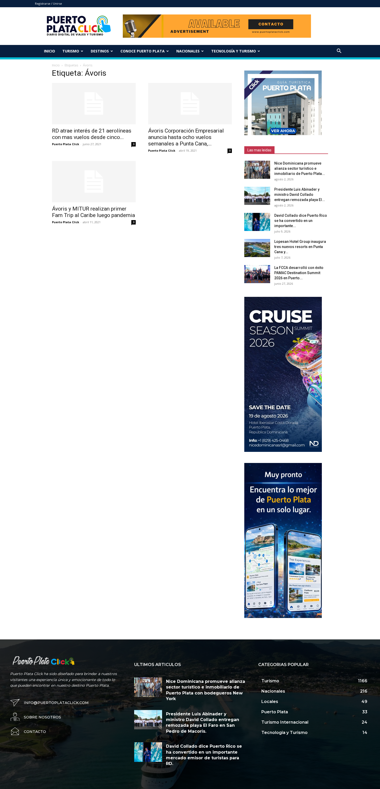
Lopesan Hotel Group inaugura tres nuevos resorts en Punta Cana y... (300, 246)
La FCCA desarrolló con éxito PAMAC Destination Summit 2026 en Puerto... (298, 273)
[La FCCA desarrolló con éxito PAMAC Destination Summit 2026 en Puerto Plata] (257, 274)
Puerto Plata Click (65, 144)
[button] (339, 51)
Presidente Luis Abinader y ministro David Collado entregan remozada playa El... (299, 194)
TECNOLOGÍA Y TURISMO (233, 51)
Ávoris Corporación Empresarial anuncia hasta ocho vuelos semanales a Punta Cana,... (186, 137)
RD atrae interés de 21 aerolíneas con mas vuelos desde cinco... (91, 134)
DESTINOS (100, 51)
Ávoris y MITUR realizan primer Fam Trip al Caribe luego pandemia (93, 212)
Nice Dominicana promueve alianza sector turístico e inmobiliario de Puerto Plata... (299, 168)
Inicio (49, 51)
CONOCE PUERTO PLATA (142, 51)
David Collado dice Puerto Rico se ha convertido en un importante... (300, 220)
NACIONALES (188, 51)
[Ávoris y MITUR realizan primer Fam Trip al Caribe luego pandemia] (94, 181)
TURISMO (70, 51)
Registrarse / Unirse (48, 3)
